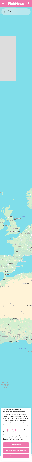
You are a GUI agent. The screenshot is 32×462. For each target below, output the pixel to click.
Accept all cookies (16, 445)
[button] (28, 3)
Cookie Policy (11, 430)
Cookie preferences (16, 456)
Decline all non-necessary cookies (16, 450)
